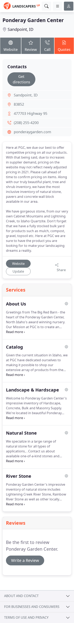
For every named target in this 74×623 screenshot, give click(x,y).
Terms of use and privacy (26, 617)
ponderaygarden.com (32, 131)
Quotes (64, 49)
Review (31, 49)
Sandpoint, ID (21, 29)
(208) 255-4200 (26, 122)
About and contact (21, 596)
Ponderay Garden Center (33, 20)
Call (47, 49)
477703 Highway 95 (30, 113)
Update (18, 271)
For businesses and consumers (31, 606)
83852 (19, 104)
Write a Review (25, 560)
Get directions (21, 79)
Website (10, 49)
